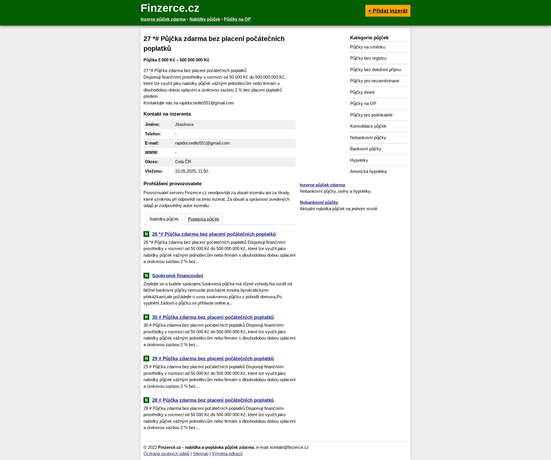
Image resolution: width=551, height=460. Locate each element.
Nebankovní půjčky (368, 137)
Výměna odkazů (227, 453)
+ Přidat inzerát (388, 11)
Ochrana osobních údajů (166, 453)
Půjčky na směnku (367, 46)
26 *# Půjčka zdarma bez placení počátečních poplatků (214, 234)
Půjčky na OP (363, 103)
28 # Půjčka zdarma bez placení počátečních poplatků (213, 400)
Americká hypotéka (368, 171)
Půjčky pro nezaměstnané (374, 80)
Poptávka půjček (203, 219)
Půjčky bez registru (368, 58)
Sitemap (200, 453)
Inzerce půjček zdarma (322, 184)
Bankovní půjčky (365, 148)
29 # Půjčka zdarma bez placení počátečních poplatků (213, 358)
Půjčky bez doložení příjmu (375, 69)
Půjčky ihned (362, 92)
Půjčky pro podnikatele (371, 114)
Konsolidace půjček (368, 126)
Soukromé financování (177, 275)
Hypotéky (359, 160)
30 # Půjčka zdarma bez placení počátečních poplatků (213, 317)
